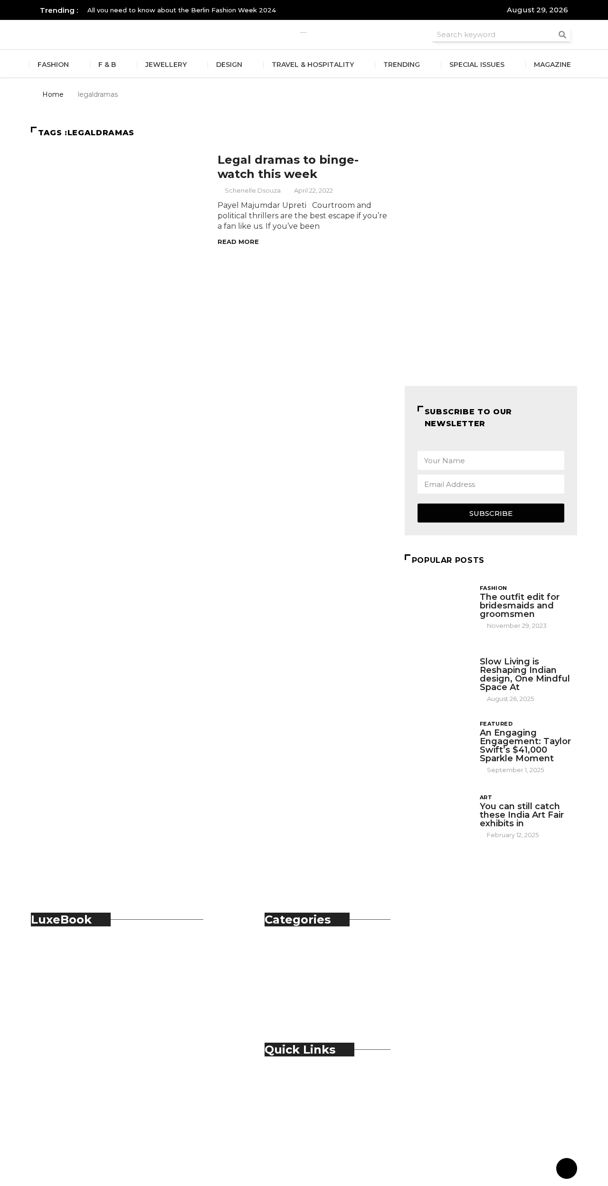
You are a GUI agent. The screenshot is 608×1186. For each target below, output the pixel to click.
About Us (301, 1080)
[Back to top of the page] (567, 1169)
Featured (496, 723)
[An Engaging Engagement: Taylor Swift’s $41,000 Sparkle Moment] (437, 744)
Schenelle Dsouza (253, 190)
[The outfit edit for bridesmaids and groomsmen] (437, 606)
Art (486, 797)
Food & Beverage (316, 971)
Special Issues (476, 64)
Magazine (552, 64)
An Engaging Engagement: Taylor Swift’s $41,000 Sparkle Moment (525, 746)
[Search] (562, 34)
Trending (401, 64)
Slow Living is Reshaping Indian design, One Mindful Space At (525, 674)
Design (229, 64)
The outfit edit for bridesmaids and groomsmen (520, 605)
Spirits (295, 992)
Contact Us (304, 1090)
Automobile (306, 950)
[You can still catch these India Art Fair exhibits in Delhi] (437, 815)
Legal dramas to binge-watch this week (288, 167)
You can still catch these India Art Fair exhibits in (522, 815)
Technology (306, 1002)
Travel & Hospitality (313, 64)
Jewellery (166, 64)
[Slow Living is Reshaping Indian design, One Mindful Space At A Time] (437, 673)
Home (53, 94)
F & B (107, 64)
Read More (238, 241)
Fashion (53, 64)
